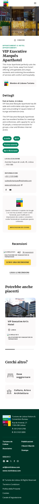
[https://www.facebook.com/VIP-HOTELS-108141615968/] (6, 190)
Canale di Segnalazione (12, 497)
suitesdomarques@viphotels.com (18, 180)
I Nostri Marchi (27, 446)
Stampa (24, 450)
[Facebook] (14, 461)
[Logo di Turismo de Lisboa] (5, 3)
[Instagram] (17, 461)
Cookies (6, 493)
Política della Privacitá (11, 489)
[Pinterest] (4, 461)
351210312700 (20, 429)
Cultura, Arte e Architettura (22, 392)
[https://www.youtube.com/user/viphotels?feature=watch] (10, 190)
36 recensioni (28, 252)
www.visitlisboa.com (12, 471)
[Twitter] (11, 461)
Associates (7, 448)
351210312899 (19, 432)
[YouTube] (7, 461)
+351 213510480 (11, 176)
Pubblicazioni (27, 441)
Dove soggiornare (23, 376)
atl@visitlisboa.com (11, 467)
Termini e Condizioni (11, 484)
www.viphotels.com (12, 185)
